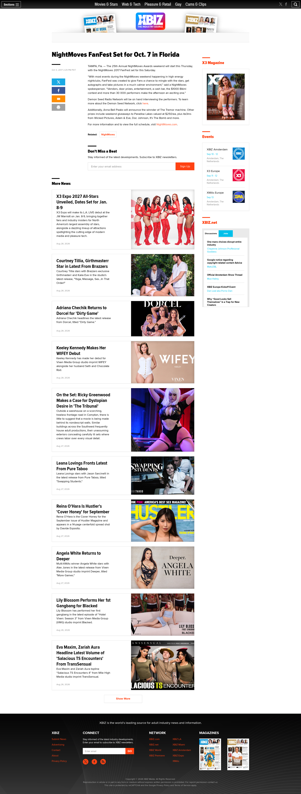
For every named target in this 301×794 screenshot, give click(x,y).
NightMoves (108, 134)
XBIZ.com (154, 739)
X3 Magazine (213, 63)
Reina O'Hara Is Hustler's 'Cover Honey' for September (82, 509)
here (145, 103)
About (55, 755)
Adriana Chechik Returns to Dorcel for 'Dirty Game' (81, 310)
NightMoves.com (166, 124)
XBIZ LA (177, 739)
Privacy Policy (59, 761)
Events (208, 137)
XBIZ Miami (179, 744)
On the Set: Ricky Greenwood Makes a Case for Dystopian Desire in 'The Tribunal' (83, 400)
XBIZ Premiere (157, 755)
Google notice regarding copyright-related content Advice (224, 261)
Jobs (225, 233)
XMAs (176, 761)
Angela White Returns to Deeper (78, 556)
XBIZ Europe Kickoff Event (221, 287)
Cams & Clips (195, 4)
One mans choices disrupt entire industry (224, 243)
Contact (56, 750)
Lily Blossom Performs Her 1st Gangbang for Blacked (83, 603)
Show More (123, 699)
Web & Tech (131, 4)
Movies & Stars (106, 4)
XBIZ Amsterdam (217, 149)
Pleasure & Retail (158, 4)
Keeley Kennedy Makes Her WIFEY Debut (81, 350)
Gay (178, 4)
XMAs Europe (215, 193)
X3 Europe (213, 171)
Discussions (211, 233)
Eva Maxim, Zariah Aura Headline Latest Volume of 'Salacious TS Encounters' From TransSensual (80, 655)
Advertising (58, 744)
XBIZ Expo (178, 755)
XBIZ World (155, 750)
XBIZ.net (209, 222)
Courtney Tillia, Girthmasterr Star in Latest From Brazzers (82, 263)
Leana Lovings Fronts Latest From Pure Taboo (81, 466)
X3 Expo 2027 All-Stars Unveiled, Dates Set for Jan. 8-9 (81, 202)
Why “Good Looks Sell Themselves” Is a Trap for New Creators (223, 302)
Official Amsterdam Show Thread (224, 275)
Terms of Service (182, 785)
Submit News (59, 739)
